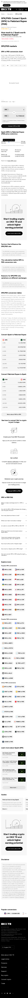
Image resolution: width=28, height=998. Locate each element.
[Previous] (2, 913)
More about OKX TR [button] (7, 955)
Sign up (21, 9)
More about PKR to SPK (14, 414)
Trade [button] (3, 983)
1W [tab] (12, 65)
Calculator (10, 14)
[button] (16, 9)
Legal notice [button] (5, 959)
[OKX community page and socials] (13, 993)
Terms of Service (19, 897)
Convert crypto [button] (6, 979)
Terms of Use (12, 894)
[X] (2, 993)
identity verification (13, 461)
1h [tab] (3, 65)
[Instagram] (7, 993)
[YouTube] (10, 993)
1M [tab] (16, 65)
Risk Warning (21, 894)
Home (3, 14)
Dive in (4, 809)
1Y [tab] (20, 65)
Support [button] (4, 971)
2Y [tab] (24, 65)
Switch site (6, 5)
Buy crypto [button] (4, 975)
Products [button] (4, 963)
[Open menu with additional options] (26, 9)
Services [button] (4, 967)
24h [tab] (7, 65)
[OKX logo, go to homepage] (6, 9)
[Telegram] (4, 993)
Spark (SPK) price (11, 160)
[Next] (26, 913)
